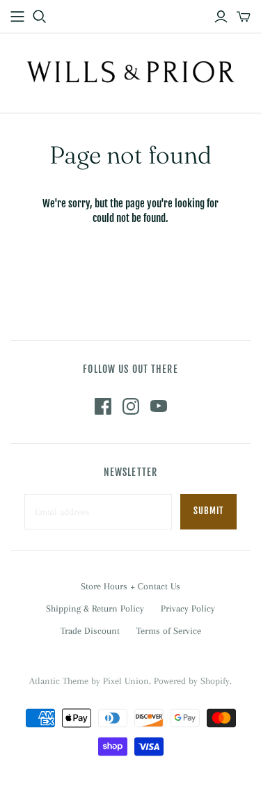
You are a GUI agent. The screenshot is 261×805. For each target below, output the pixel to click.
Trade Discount (90, 630)
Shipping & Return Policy (95, 608)
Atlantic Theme (58, 681)
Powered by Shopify (192, 681)
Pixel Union (126, 681)
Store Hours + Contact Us (130, 586)
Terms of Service (168, 630)
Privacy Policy (188, 608)
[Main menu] (17, 17)
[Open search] (40, 17)
